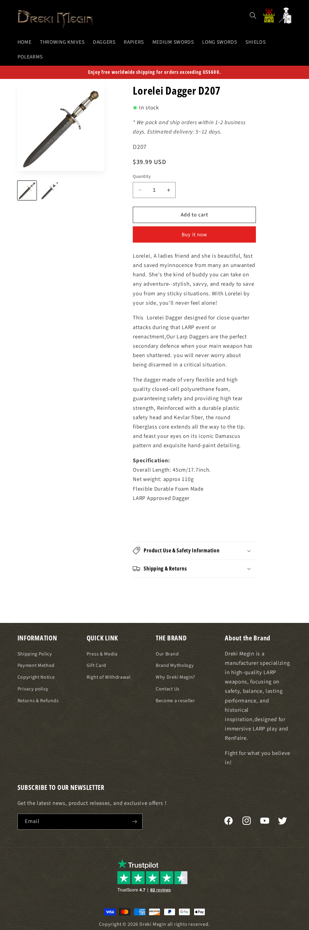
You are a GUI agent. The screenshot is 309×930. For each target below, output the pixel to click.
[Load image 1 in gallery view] (27, 190)
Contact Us (168, 689)
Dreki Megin (152, 924)
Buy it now (194, 234)
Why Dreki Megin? (175, 677)
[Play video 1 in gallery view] (49, 190)
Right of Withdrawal (109, 677)
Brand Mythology (175, 665)
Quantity (142, 176)
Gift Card (96, 665)
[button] (253, 16)
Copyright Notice (36, 677)
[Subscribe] (134, 822)
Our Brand (167, 654)
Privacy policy (33, 689)
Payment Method (36, 665)
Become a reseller (175, 700)
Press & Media (102, 654)
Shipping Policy (35, 654)
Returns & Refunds (38, 700)
